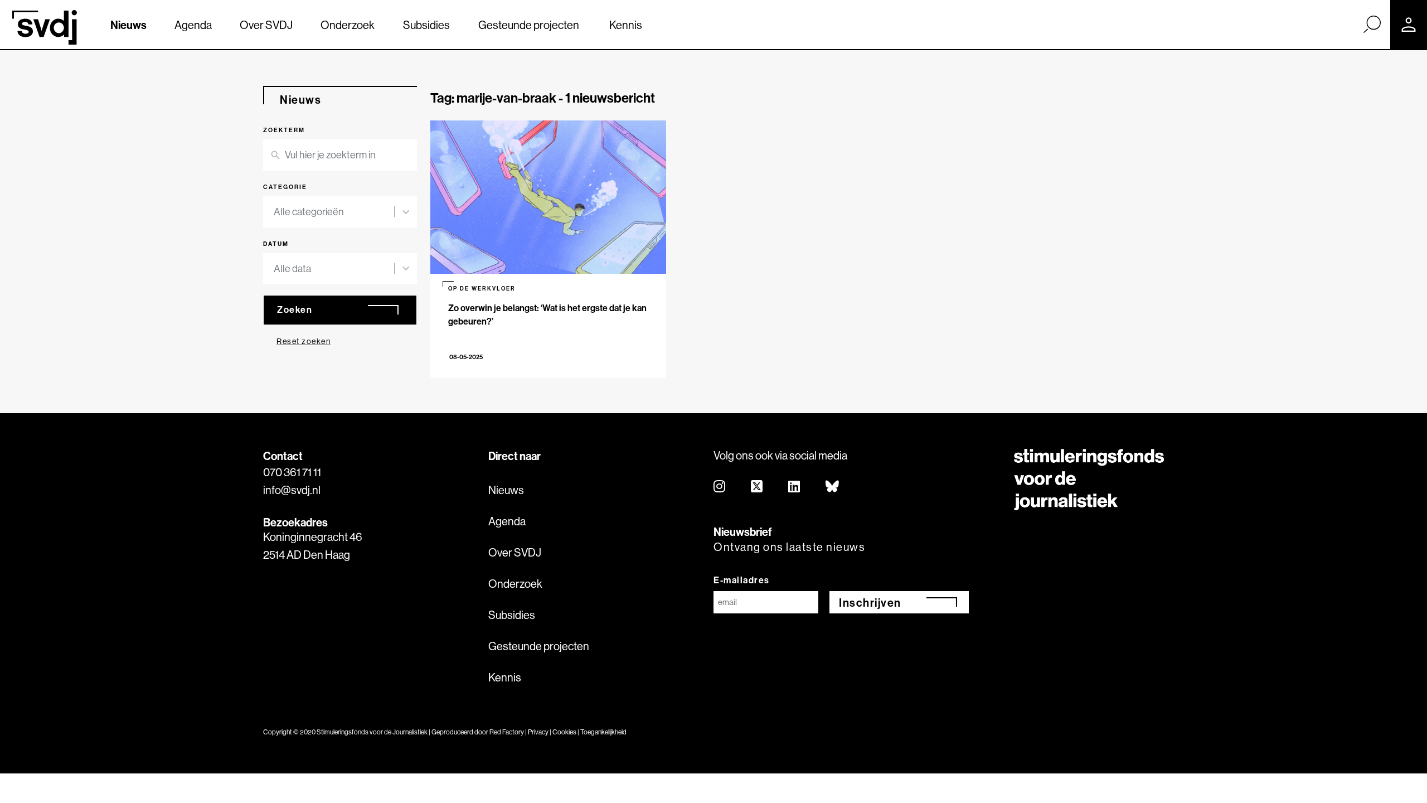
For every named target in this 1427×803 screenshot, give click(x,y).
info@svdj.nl (292, 490)
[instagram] (720, 487)
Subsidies (426, 25)
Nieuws (128, 25)
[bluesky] (833, 487)
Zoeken (294, 309)
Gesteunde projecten (528, 25)
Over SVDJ (266, 25)
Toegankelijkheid (603, 732)
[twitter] (757, 487)
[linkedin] (794, 487)
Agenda (193, 25)
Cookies (564, 732)
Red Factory (506, 732)
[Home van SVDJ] (44, 27)
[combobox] (334, 212)
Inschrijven (870, 602)
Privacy (538, 732)
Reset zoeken (303, 341)
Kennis (625, 25)
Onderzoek (348, 25)
